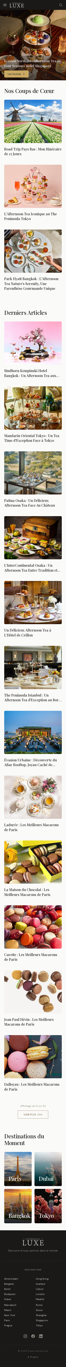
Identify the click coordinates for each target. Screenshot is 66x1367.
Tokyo (39, 1325)
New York (9, 1315)
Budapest (9, 1294)
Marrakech (10, 1305)
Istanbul (40, 1283)
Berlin (7, 1289)
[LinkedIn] (41, 1336)
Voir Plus (33, 1114)
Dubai (7, 1299)
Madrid (40, 1299)
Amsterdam (11, 1278)
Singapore (42, 1320)
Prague (8, 1325)
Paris (7, 1320)
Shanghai (41, 1315)
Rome (39, 1305)
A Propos (33, 1357)
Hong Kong (42, 1278)
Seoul (39, 1310)
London (40, 1294)
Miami (7, 1310)
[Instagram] (25, 1336)
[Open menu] (5, 5)
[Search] (60, 4)
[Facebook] (33, 1336)
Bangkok (9, 1283)
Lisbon (40, 1289)
